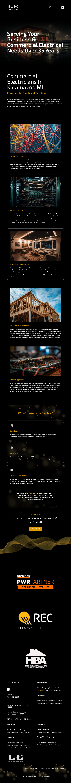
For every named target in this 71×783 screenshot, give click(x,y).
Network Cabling (19, 730)
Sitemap (62, 768)
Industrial (49, 690)
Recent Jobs (34, 768)
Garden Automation (43, 729)
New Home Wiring (42, 703)
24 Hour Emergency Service (45, 688)
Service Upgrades (42, 700)
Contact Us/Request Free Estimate (49, 768)
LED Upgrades (41, 742)
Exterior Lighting (42, 745)
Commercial (40, 690)
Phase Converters (12, 748)
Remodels (60, 700)
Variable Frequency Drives (15, 742)
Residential (58, 688)
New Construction (12, 732)
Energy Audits (52, 742)
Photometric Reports (55, 745)
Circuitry (52, 700)
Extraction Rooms (57, 732)
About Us (27, 768)
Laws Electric (33, 493)
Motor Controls (24, 745)
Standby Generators (56, 703)
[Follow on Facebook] (8, 689)
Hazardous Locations (25, 748)
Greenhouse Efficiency (43, 732)
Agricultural (57, 690)
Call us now (35, 529)
